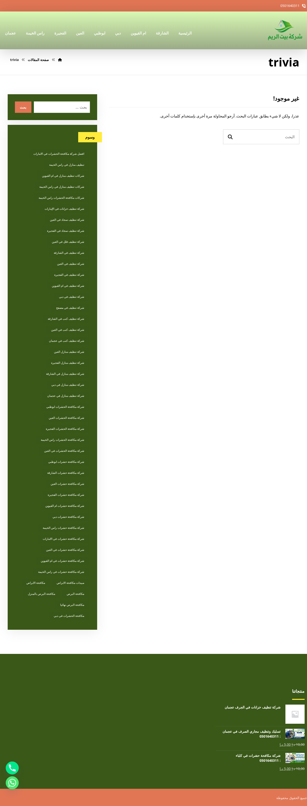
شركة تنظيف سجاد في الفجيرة (65, 231)
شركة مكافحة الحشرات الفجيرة (65, 429)
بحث (23, 107)
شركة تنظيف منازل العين (69, 352)
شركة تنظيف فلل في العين (68, 242)
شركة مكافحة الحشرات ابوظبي (65, 407)
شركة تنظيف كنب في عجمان (66, 341)
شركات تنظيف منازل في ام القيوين (63, 176)
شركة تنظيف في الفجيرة (69, 275)
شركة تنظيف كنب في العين (67, 330)
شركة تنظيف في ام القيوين (68, 286)
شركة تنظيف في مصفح (70, 308)
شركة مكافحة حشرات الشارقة (65, 473)
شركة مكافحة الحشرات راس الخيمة (62, 440)
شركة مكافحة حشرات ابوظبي (66, 462)
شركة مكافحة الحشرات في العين (64, 451)
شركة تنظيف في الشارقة (69, 253)
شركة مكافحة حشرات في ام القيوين (62, 561)
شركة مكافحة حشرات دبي (68, 517)
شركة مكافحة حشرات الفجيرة (66, 495)
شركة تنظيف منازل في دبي (67, 385)
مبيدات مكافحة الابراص (70, 583)
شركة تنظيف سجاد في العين (67, 220)
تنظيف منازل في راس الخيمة (66, 165)
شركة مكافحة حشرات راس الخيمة (63, 528)
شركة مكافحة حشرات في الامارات (63, 539)
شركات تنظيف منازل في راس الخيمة (61, 187)
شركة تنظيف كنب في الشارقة (66, 319)
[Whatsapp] (12, 782)
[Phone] (12, 768)
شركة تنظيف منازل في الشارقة (65, 374)
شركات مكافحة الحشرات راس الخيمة (61, 198)
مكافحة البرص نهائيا (72, 605)
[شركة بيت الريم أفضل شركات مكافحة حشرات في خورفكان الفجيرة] (284, 30)
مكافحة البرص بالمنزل (41, 594)
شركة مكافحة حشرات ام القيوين (64, 506)
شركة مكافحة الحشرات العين (66, 418)
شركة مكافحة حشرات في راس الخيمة (61, 572)
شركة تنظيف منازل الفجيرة (67, 363)
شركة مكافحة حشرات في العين (65, 550)
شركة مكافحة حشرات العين (67, 484)
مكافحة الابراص (35, 583)
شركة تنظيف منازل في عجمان (65, 396)
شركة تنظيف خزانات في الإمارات (64, 209)
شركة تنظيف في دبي (71, 297)
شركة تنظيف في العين (70, 264)
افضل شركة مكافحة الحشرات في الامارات (58, 154)
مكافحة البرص (75, 594)
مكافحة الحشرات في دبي (69, 616)
